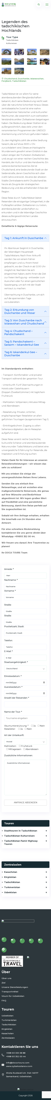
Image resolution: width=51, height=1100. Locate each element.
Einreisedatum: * (13, 676)
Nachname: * (11, 580)
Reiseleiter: (10, 729)
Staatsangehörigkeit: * (16, 662)
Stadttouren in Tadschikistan (20, 831)
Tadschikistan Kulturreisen (19, 836)
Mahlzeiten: (10, 746)
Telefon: (8, 640)
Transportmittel (10, 991)
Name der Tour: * (13, 712)
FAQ (4, 1000)
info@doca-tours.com (17, 1062)
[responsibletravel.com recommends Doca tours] (12, 961)
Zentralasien (8, 1038)
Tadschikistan (12, 882)
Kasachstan (10, 872)
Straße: (7, 605)
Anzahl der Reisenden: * (16, 698)
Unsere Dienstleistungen (15, 987)
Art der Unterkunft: (14, 735)
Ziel (3, 982)
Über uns (6, 978)
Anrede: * (9, 569)
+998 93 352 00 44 (16, 1056)
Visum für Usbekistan (13, 996)
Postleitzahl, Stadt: (14, 626)
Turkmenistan (12, 887)
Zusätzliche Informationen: (18, 755)
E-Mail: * (8, 651)
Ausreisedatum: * (13, 687)
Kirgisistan (10, 877)
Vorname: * (10, 591)
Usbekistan (10, 892)
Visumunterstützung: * (16, 726)
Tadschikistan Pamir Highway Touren (21, 842)
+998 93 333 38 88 (16, 1053)
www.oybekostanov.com (19, 1066)
